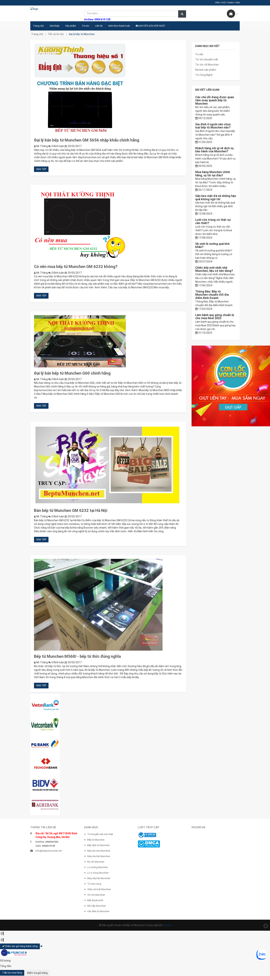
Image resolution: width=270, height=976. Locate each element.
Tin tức (85, 25)
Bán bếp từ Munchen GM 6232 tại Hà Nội (70, 510)
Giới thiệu (55, 25)
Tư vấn (199, 54)
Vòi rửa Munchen (96, 894)
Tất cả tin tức (56, 34)
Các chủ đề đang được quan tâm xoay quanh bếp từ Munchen (214, 100)
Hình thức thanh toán (119, 25)
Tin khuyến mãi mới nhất (100, 834)
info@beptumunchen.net (48, 850)
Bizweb (166, 925)
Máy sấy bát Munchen (98, 878)
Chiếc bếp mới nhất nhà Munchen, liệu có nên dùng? (214, 269)
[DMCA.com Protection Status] (149, 843)
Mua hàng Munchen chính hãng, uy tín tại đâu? (212, 173)
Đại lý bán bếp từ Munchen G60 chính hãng (72, 373)
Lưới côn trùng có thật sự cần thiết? (213, 221)
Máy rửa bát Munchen (98, 856)
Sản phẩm (70, 25)
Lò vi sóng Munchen (98, 872)
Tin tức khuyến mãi (206, 59)
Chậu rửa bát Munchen (99, 889)
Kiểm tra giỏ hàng (37, 972)
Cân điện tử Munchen (98, 911)
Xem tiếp (41, 169)
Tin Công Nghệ (204, 74)
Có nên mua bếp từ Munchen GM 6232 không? (76, 266)
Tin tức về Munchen (207, 64)
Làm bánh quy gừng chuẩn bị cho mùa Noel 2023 (214, 316)
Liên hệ (98, 25)
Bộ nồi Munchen (95, 861)
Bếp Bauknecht (95, 900)
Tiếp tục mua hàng (12, 972)
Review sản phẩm (205, 69)
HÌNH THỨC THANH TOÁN (227, 2)
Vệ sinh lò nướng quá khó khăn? (212, 245)
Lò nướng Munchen (97, 867)
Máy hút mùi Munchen (98, 850)
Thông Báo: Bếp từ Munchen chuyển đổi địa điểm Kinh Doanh (212, 295)
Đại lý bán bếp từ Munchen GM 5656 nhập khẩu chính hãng (86, 140)
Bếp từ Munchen (96, 839)
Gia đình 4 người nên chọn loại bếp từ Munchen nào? (213, 126)
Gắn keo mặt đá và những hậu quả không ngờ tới (215, 197)
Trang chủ (38, 25)
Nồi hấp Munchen (96, 905)
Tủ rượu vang (94, 883)
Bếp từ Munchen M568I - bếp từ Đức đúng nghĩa (77, 656)
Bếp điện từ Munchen (98, 845)
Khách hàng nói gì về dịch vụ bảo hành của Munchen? (214, 149)
